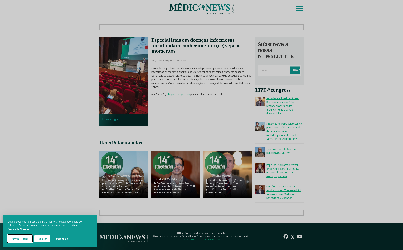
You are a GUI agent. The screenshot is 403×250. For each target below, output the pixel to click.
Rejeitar (42, 238)
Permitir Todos (19, 238)
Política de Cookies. (19, 229)
